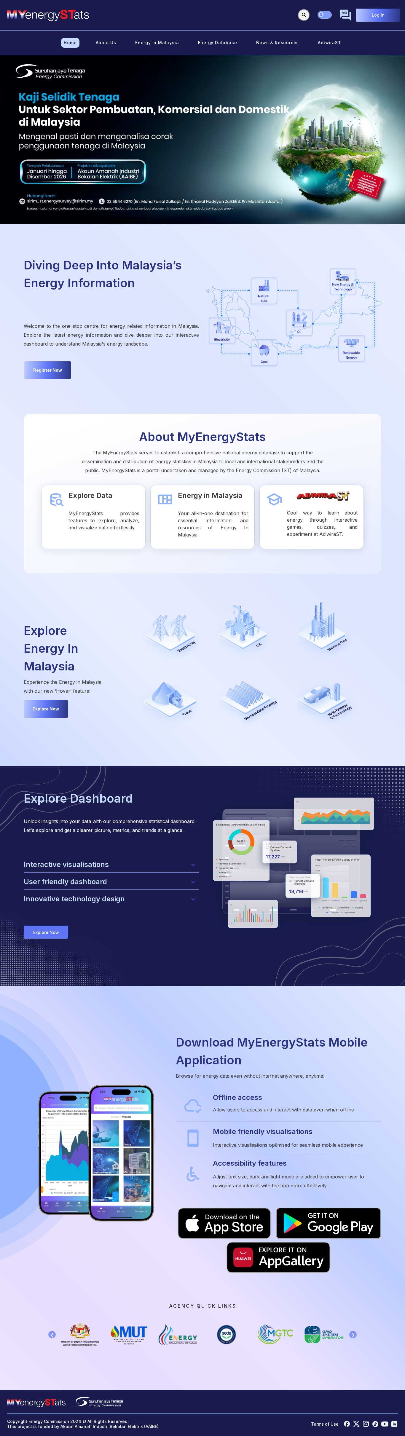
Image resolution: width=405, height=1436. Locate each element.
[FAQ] (345, 15)
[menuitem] (70, 43)
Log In (378, 14)
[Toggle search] (304, 15)
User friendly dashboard (65, 881)
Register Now (47, 370)
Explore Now (46, 708)
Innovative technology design (74, 898)
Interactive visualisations (66, 864)
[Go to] (48, 15)
